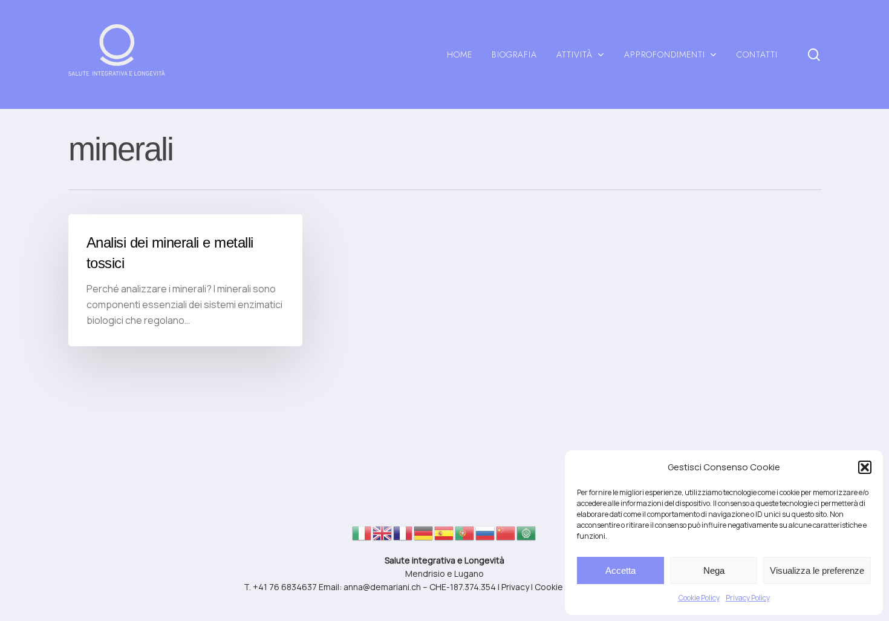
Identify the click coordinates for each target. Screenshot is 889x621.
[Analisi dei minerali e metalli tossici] (185, 280)
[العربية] (526, 536)
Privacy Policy (748, 598)
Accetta (620, 570)
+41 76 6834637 (285, 587)
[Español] (444, 536)
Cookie (549, 587)
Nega (714, 570)
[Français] (403, 536)
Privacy (515, 587)
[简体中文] (506, 536)
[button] (865, 467)
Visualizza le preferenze (817, 570)
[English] (383, 536)
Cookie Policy (699, 598)
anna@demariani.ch (382, 587)
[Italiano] (362, 536)
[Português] (465, 536)
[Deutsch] (424, 536)
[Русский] (485, 536)
